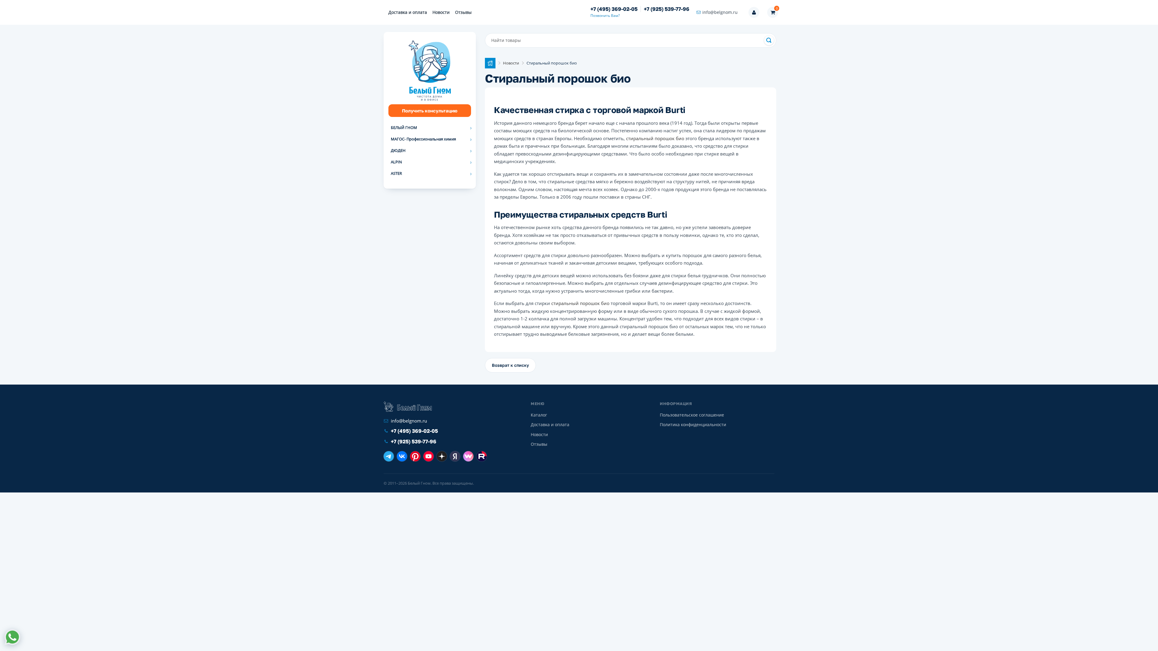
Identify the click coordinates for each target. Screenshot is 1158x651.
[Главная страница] (490, 63)
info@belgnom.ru (720, 12)
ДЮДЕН (398, 150)
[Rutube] (481, 456)
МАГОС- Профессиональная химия (423, 139)
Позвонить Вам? (605, 15)
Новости (441, 12)
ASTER (396, 173)
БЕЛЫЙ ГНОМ (404, 127)
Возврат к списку (510, 365)
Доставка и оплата (407, 12)
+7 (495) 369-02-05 (614, 9)
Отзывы (463, 12)
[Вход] (753, 12)
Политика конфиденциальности (693, 424)
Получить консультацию (429, 110)
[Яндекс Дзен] (442, 456)
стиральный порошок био (655, 138)
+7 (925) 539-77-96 (666, 9)
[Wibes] (468, 456)
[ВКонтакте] (402, 456)
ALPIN (396, 162)
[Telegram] (389, 456)
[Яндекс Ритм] (455, 456)
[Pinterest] (415, 456)
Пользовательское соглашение (692, 415)
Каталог (539, 415)
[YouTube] (428, 456)
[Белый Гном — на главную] (408, 406)
